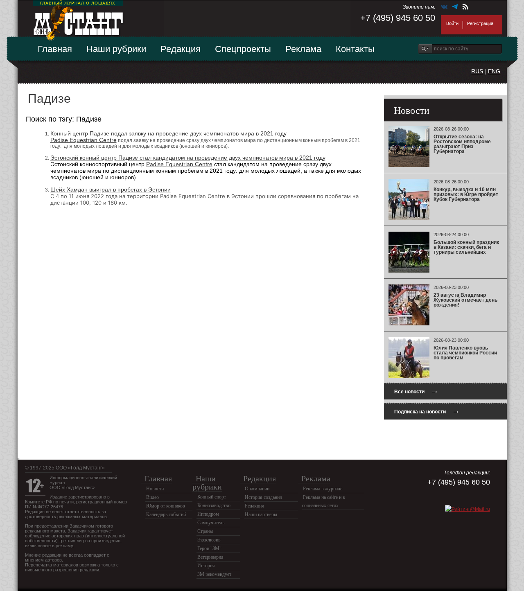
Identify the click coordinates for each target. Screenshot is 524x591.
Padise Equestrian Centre (83, 140)
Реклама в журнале (322, 489)
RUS (477, 71)
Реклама (303, 49)
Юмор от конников (165, 506)
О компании (257, 489)
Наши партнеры (261, 514)
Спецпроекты (243, 49)
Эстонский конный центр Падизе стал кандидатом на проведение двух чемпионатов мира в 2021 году (187, 157)
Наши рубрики (116, 49)
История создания (263, 497)
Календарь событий (166, 514)
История (206, 565)
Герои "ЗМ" (209, 548)
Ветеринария (210, 557)
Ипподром (208, 514)
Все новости (416, 390)
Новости (155, 489)
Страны (205, 531)
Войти (452, 23)
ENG (494, 71)
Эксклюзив (209, 540)
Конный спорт (211, 497)
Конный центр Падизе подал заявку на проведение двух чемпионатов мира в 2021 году (168, 133)
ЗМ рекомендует (214, 574)
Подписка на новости (427, 410)
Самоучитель (210, 523)
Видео (152, 497)
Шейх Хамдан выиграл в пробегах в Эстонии (110, 189)
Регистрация (480, 23)
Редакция (180, 49)
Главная (55, 49)
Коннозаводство (213, 505)
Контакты (355, 49)
